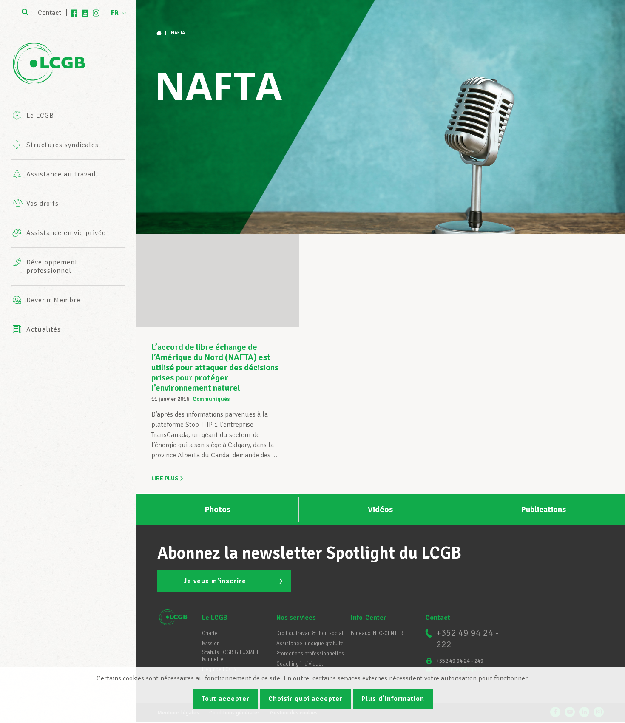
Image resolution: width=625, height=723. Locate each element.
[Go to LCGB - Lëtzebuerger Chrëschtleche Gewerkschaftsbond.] (159, 33)
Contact (49, 13)
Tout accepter (225, 699)
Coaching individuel (299, 664)
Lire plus (164, 478)
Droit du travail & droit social (310, 633)
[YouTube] (85, 12)
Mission (211, 643)
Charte (210, 633)
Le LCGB (214, 617)
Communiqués (211, 399)
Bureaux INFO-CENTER (377, 633)
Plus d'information (392, 699)
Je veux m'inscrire (215, 581)
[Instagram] (96, 12)
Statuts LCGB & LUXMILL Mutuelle (230, 656)
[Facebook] (74, 12)
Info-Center (368, 617)
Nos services (296, 617)
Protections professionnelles (310, 653)
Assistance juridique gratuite (310, 643)
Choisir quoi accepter (305, 699)
